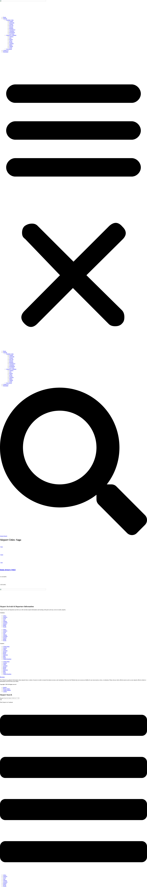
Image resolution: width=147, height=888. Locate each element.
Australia (11, 43)
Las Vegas (11, 33)
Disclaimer (5, 51)
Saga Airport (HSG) (8, 570)
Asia (10, 38)
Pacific (10, 42)
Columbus (11, 31)
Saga (1, 546)
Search (1, 698)
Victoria (11, 24)
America (11, 36)
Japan (1, 554)
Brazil (4, 653)
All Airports (9, 49)
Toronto (11, 27)
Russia (4, 652)
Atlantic (11, 46)
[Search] (18, 698)
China (4, 649)
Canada (5, 648)
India (4, 656)
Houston (11, 28)
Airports (5, 18)
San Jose (11, 25)
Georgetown (12, 29)
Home (4, 17)
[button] (73, 201)
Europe (11, 39)
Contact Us (5, 50)
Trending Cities (10, 20)
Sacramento (12, 32)
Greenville (11, 22)
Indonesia (5, 654)
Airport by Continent (11, 35)
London (11, 21)
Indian (10, 45)
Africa (10, 40)
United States (6, 646)
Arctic (10, 47)
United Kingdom (7, 659)
